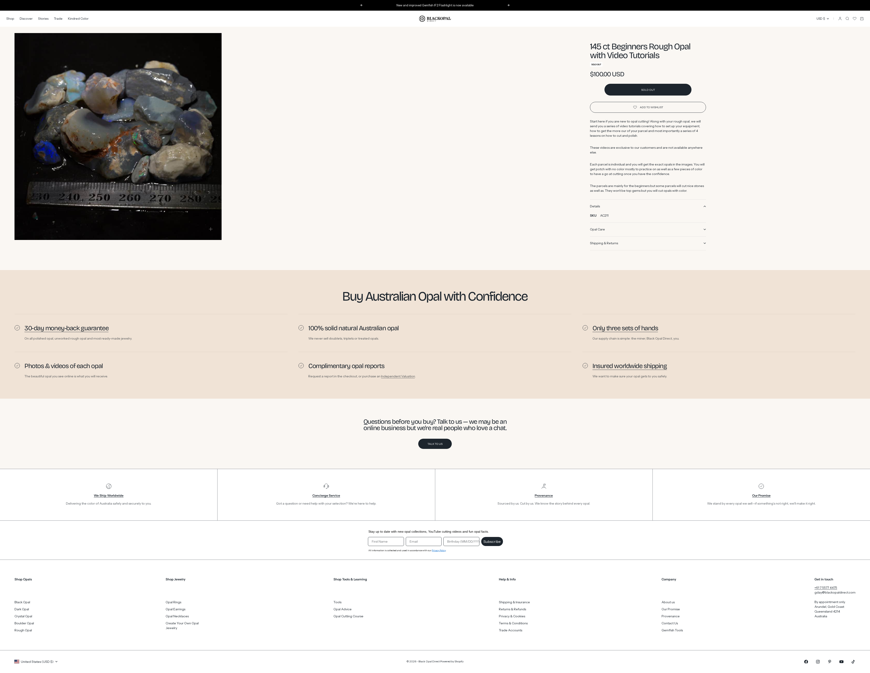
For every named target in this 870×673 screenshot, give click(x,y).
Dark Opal (21, 609)
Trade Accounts (510, 630)
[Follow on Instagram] (818, 661)
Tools (337, 602)
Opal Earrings (175, 609)
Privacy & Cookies (512, 616)
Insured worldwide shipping (629, 366)
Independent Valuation (398, 376)
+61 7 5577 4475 (825, 588)
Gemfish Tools (672, 630)
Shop (10, 19)
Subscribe (492, 541)
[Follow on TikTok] (853, 661)
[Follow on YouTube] (841, 661)
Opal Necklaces (177, 616)
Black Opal (22, 602)
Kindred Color (78, 19)
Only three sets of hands (625, 328)
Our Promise (671, 609)
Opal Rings (173, 602)
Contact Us (670, 623)
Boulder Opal (24, 623)
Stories (43, 19)
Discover (26, 19)
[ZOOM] (210, 229)
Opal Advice (343, 609)
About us (668, 602)
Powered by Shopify (452, 661)
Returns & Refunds (512, 609)
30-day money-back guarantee (66, 328)
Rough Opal (23, 630)
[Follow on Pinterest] (829, 661)
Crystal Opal (23, 616)
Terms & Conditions (513, 623)
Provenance (671, 616)
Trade (58, 19)
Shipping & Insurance (514, 602)
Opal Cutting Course (348, 616)
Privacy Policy (439, 550)
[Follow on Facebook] (806, 661)
